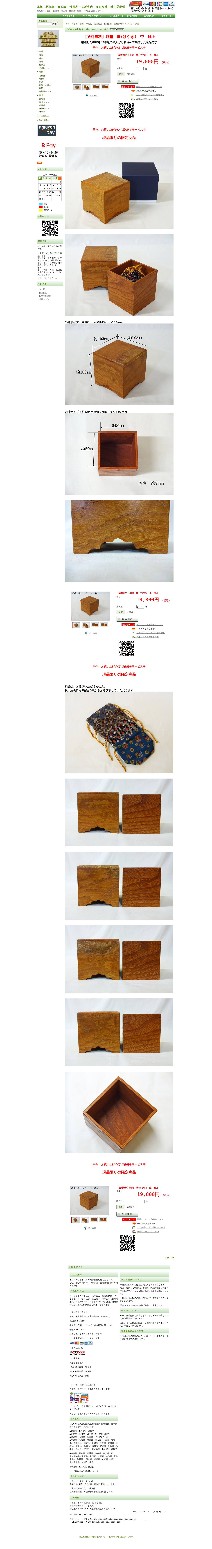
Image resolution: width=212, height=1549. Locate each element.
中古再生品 (44, 115)
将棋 (41, 72)
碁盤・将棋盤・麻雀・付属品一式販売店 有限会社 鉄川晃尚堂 (94, 24)
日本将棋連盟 (45, 296)
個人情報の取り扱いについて (92, 1537)
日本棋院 (43, 293)
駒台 (41, 82)
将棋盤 (42, 75)
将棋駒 (42, 79)
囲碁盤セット (45, 68)
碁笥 (41, 61)
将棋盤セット (45, 91)
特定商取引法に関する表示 (121, 1537)
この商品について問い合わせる (150, 94)
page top (169, 1258)
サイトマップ (168, 15)
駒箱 (41, 88)
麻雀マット (44, 102)
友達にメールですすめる (147, 99)
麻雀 (41, 95)
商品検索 (43, 21)
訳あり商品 (44, 120)
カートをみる (69, 15)
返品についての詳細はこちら (149, 86)
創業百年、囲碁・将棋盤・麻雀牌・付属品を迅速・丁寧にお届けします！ (70, 11)
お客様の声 (149, 15)
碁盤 (41, 55)
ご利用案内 (114, 15)
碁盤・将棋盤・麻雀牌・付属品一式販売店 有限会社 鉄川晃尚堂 (81, 7)
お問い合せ (132, 15)
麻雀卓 (42, 111)
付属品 (42, 65)
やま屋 (42, 289)
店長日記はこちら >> (47, 278)
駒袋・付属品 (45, 85)
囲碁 (41, 51)
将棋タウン (44, 299)
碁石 (41, 58)
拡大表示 (94, 95)
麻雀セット (44, 108)
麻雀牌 (42, 99)
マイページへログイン (92, 15)
